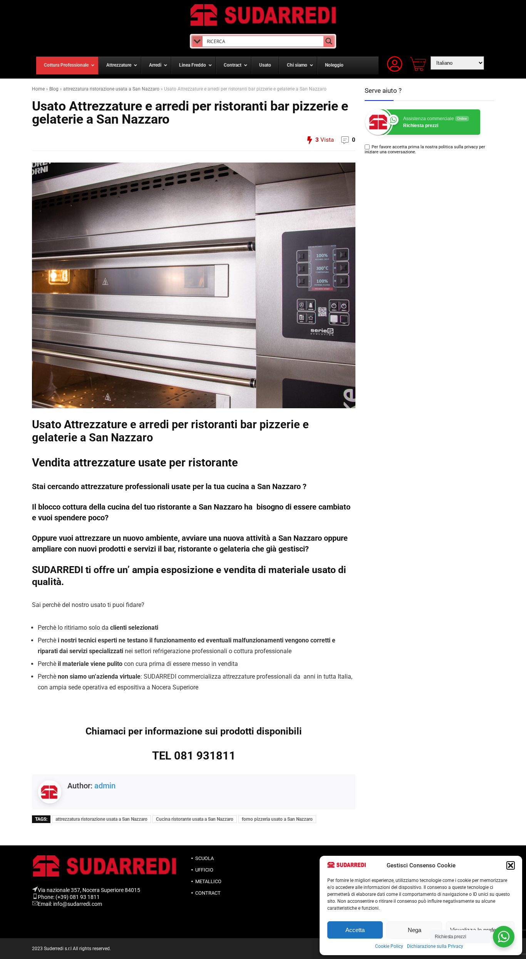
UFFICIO (204, 870)
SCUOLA (204, 858)
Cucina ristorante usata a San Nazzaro (194, 819)
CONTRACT (208, 893)
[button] (510, 865)
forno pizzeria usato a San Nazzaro (277, 819)
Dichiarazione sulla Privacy (435, 946)
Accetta (355, 930)
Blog (54, 89)
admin (105, 785)
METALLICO (208, 881)
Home (38, 89)
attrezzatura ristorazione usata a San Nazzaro (111, 89)
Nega (414, 930)
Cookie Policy (389, 946)
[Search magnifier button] (328, 41)
